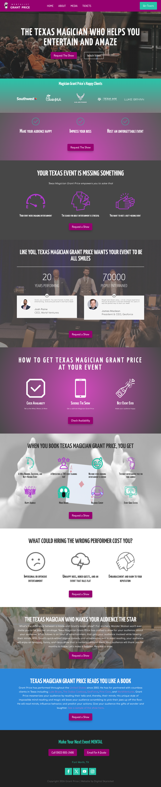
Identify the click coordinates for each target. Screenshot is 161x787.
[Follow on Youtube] (84, 771)
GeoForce (92, 692)
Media (74, 6)
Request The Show (64, 55)
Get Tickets (148, 5)
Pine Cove (105, 692)
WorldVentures (125, 692)
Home (50, 6)
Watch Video (94, 55)
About (62, 6)
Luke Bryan (55, 692)
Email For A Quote (96, 752)
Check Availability (80, 420)
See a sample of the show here (86, 708)
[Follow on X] (76, 771)
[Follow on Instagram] (92, 771)
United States (78, 688)
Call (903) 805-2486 (63, 752)
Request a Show (80, 226)
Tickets (86, 6)
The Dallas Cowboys (74, 692)
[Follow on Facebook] (68, 771)
